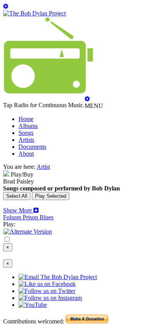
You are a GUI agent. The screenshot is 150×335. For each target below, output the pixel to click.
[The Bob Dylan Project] (34, 13)
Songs (25, 133)
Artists (26, 139)
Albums (28, 126)
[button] (21, 210)
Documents (32, 146)
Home (25, 119)
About (26, 153)
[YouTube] (27, 231)
